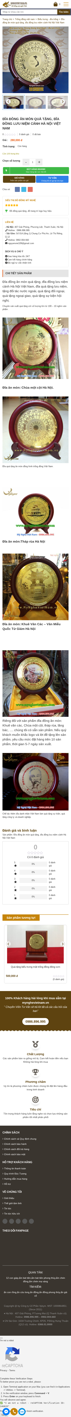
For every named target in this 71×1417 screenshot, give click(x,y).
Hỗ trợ (7, 1184)
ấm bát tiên (25, 1278)
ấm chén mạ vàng (38, 1281)
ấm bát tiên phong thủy (43, 1278)
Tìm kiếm (64, 12)
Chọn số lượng (11, 160)
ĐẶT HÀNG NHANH (36, 170)
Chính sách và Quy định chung (20, 1138)
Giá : (5, 140)
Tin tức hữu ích (12, 1213)
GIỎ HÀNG (19, 179)
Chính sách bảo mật (14, 1154)
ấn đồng (34, 1292)
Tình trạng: (8, 146)
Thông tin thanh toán (15, 1168)
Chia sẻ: (6, 189)
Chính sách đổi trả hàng (16, 1149)
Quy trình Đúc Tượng (15, 1173)
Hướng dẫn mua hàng (15, 1178)
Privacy (3, 1370)
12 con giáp (12, 1278)
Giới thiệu (9, 1198)
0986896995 (22, 1411)
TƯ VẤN (52, 179)
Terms (12, 1370)
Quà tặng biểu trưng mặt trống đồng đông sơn (35, 966)
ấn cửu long (23, 1292)
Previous (8, 101)
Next (62, 101)
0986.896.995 (35, 1021)
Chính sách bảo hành (15, 1144)
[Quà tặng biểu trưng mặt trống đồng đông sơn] (35, 944)
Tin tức (7, 1208)
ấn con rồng (10, 1292)
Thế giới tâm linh (13, 1203)
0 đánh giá (24, 134)
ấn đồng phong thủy (49, 1292)
